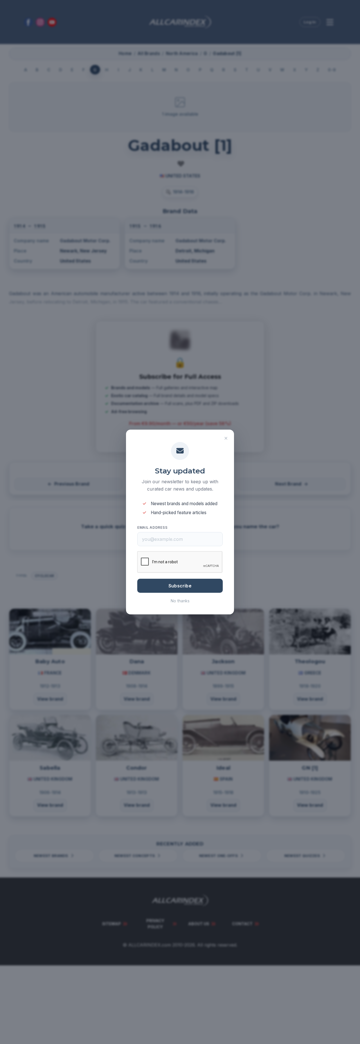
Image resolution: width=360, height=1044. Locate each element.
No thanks (180, 600)
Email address (152, 527)
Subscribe (180, 586)
